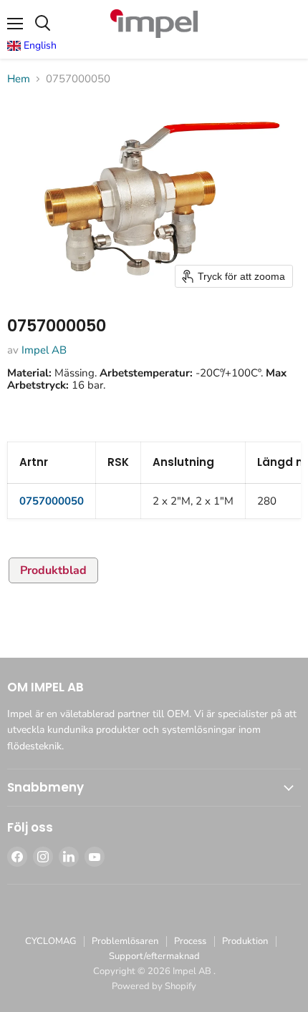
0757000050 (51, 501)
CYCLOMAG (50, 941)
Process (190, 941)
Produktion (245, 941)
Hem (18, 79)
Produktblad (53, 570)
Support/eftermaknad (154, 956)
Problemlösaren (125, 941)
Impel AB (44, 350)
